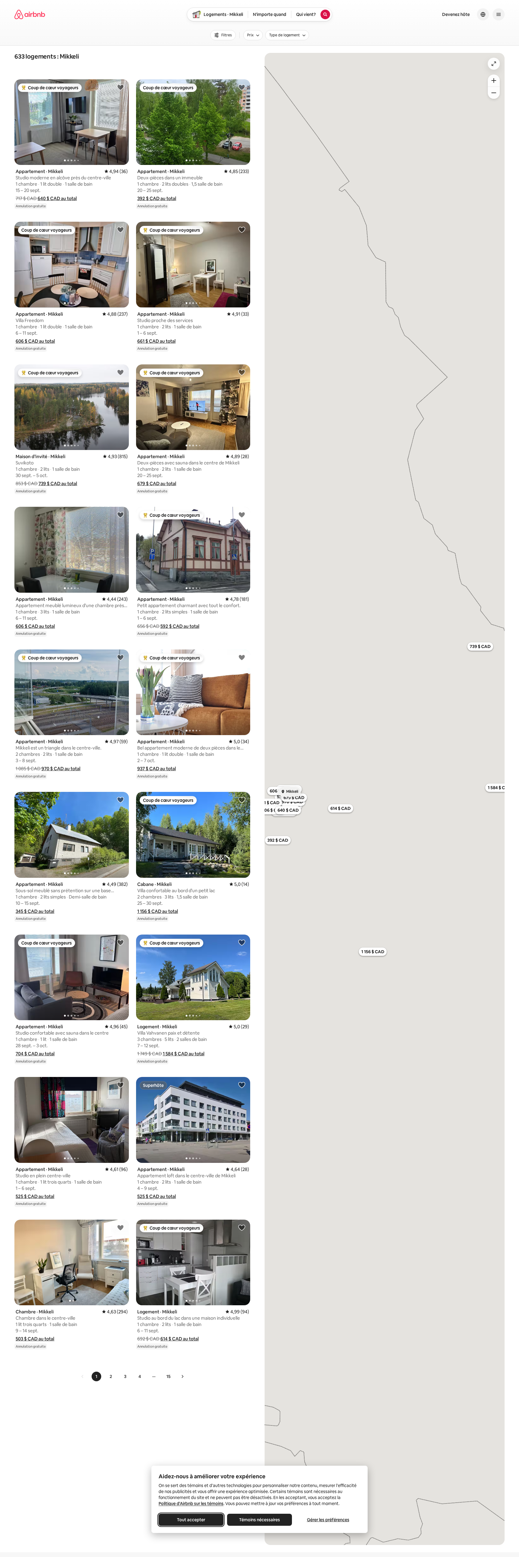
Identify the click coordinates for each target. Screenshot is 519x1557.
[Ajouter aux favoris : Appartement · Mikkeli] (120, 87)
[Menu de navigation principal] (499, 14)
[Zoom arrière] (494, 81)
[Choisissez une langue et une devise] (483, 14)
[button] (57, 198)
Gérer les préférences (328, 1519)
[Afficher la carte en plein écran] (494, 64)
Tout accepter (191, 1519)
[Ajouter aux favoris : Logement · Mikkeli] (242, 942)
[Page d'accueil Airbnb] (29, 14)
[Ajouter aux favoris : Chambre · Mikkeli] (120, 1227)
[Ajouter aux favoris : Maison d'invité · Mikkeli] (120, 372)
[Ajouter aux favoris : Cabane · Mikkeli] (242, 799)
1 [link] (96, 1376)
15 (168, 1376)
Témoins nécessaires (259, 1519)
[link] (82, 1376)
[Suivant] (182, 1376)
